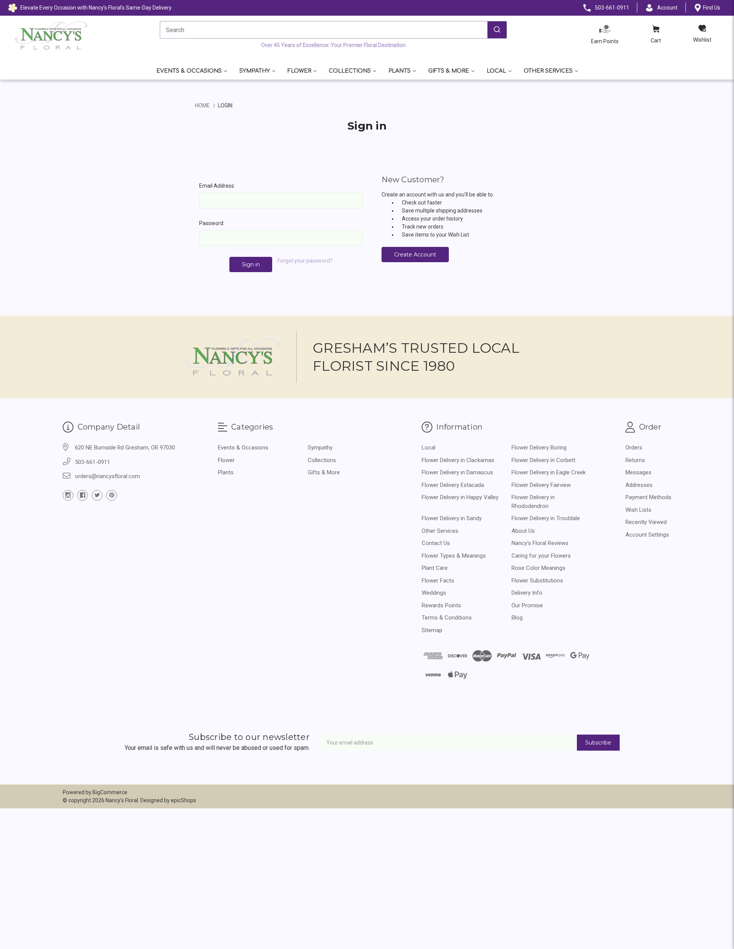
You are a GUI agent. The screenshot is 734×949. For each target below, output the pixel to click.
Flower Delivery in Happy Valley (460, 497)
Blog (517, 617)
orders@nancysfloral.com (107, 476)
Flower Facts (438, 580)
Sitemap (432, 630)
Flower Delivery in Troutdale (546, 518)
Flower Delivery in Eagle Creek (549, 472)
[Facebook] (82, 495)
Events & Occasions (189, 71)
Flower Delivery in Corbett (543, 460)
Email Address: (217, 186)
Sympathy (254, 71)
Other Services (548, 71)
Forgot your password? (305, 261)
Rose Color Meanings (538, 568)
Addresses (639, 485)
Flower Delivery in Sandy (452, 518)
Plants (399, 71)
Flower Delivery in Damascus (457, 472)
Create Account (415, 254)
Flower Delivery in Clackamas (458, 460)
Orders (633, 447)
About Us (523, 530)
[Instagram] (68, 495)
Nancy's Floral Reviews (540, 543)
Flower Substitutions (537, 580)
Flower (299, 71)
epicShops (183, 800)
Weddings (434, 592)
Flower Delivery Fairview (541, 485)
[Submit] (497, 30)
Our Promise (527, 605)
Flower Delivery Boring (539, 447)
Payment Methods (648, 497)
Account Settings (647, 534)
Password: (211, 223)
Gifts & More (448, 71)
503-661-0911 (92, 462)
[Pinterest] (111, 495)
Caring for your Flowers (541, 555)
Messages (638, 472)
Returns (635, 460)
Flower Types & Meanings (454, 555)
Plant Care (435, 568)
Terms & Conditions (447, 617)
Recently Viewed (646, 522)
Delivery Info (527, 592)
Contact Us (436, 543)
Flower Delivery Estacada (453, 485)
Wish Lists (638, 509)
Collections (350, 71)
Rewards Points (441, 605)
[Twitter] (97, 495)
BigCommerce (110, 792)
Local (496, 71)
